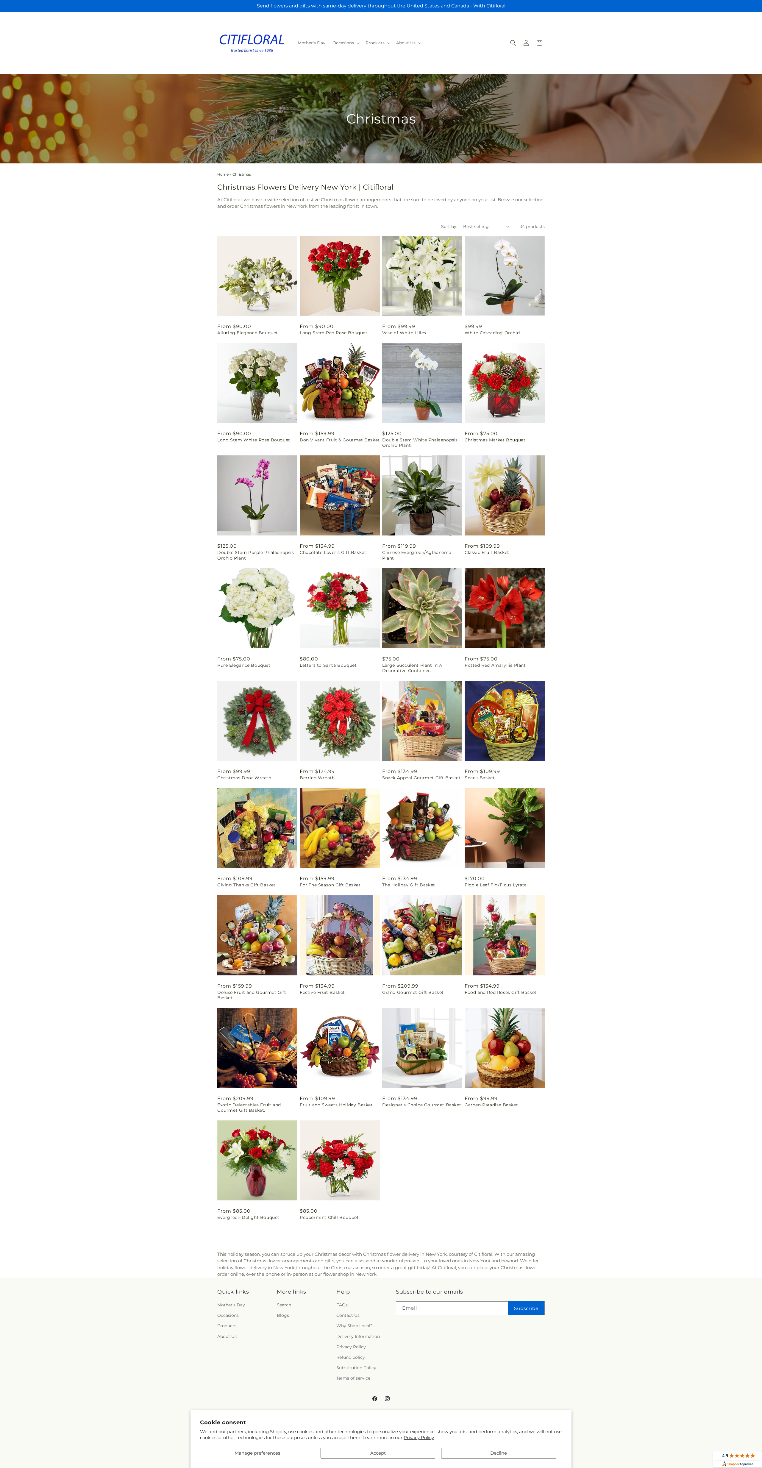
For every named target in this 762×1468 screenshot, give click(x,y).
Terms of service (353, 1378)
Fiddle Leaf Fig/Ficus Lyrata (496, 885)
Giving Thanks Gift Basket (246, 885)
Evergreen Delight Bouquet (248, 1217)
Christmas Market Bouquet (495, 440)
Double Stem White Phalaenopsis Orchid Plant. (420, 442)
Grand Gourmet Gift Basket (413, 992)
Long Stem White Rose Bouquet (253, 440)
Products (226, 1325)
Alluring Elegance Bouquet (247, 332)
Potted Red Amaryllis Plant (495, 665)
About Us (227, 1336)
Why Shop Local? (354, 1325)
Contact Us (348, 1315)
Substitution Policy (356, 1367)
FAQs (342, 1305)
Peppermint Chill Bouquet (329, 1217)
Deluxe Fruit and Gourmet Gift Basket (251, 995)
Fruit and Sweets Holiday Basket (336, 1105)
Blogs (283, 1315)
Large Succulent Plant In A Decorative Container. (412, 668)
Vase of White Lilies (404, 332)
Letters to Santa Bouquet (328, 665)
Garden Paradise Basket (491, 1105)
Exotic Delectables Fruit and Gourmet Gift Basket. (249, 1107)
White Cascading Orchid (492, 332)
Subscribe (526, 1308)
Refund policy (350, 1357)
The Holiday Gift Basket (408, 885)
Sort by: (449, 226)
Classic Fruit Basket (487, 552)
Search (284, 1305)
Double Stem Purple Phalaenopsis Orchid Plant (255, 555)
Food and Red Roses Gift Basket (501, 992)
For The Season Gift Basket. (331, 885)
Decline (498, 1453)
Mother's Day (231, 1305)
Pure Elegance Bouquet (244, 665)
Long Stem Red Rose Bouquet (334, 332)
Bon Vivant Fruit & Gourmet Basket (340, 440)
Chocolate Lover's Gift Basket (333, 552)
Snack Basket (480, 777)
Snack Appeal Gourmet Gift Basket (421, 777)
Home (223, 174)
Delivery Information (358, 1336)
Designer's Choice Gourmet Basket (421, 1105)
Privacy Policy (419, 1437)
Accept (378, 1453)
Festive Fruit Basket (322, 992)
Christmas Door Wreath (244, 777)
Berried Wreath (317, 777)
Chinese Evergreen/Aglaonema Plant (416, 555)
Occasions (228, 1315)
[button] (345, 43)
